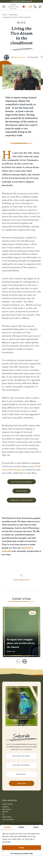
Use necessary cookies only (21, 853)
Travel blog (13, 15)
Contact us (30, 7)
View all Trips (21, 716)
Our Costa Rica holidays (21, 481)
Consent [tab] (7, 827)
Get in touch (21, 491)
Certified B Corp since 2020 (21, 1)
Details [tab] (21, 827)
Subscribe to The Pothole (21, 500)
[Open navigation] (4, 6)
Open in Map (6, 817)
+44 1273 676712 (35, 6)
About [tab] (35, 827)
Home (4, 15)
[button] (18, 661)
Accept (21, 848)
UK (24, 6)
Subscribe (21, 783)
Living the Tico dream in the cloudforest (16, 17)
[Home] (13, 6)
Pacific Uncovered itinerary (21, 468)
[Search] (40, 6)
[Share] (21, 575)
